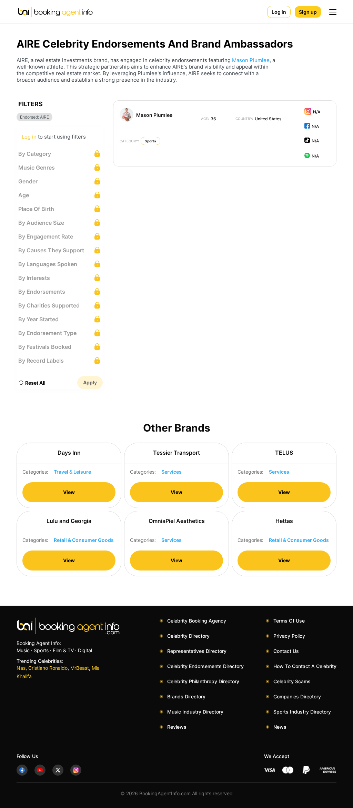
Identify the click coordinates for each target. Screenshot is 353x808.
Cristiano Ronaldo (48, 668)
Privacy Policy (289, 636)
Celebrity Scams (292, 681)
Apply (90, 382)
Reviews (176, 727)
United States (258, 118)
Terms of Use (289, 621)
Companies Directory (297, 696)
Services (171, 472)
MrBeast (79, 668)
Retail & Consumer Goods (84, 540)
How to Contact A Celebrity (304, 666)
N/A (316, 111)
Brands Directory (186, 696)
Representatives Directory (196, 651)
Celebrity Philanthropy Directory (203, 681)
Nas (21, 668)
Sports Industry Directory (302, 712)
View (69, 492)
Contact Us (286, 651)
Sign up (308, 12)
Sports (150, 141)
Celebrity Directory (188, 636)
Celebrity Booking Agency (196, 621)
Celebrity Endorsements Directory (205, 666)
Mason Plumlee (251, 60)
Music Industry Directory (195, 712)
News (279, 727)
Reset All (35, 383)
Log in (279, 12)
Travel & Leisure (72, 472)
